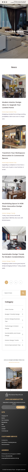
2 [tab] (13, 390)
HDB (3, 424)
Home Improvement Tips (9, 112)
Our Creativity (5, 420)
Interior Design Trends (8, 213)
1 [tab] (10, 390)
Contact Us (4, 440)
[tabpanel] (14, 378)
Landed (3, 428)
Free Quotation (5, 444)
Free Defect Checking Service (9, 442)
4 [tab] (17, 390)
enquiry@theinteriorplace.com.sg (10, 458)
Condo (3, 426)
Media (3, 418)
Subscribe (20, 407)
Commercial (5, 431)
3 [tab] (15, 390)
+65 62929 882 (8, 456)
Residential (4, 422)
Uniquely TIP (5, 416)
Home (8, 37)
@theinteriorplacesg (14, 362)
